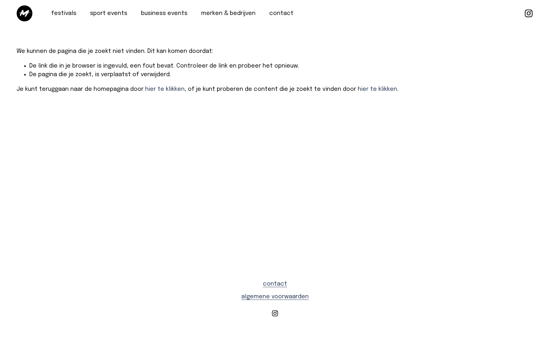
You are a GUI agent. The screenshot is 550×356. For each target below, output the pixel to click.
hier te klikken (165, 89)
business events (164, 13)
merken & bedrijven (228, 13)
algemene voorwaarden (275, 297)
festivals (63, 13)
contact (281, 13)
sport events (108, 13)
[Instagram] (528, 13)
